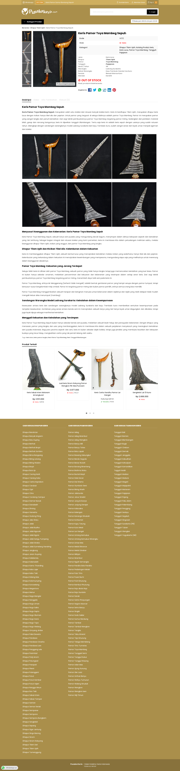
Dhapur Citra (28, 493)
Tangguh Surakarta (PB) (124, 524)
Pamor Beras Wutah (76, 463)
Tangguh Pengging (122, 508)
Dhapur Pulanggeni (31, 672)
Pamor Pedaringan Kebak (79, 569)
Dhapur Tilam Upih (127, 47)
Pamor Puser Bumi (76, 577)
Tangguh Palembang (123, 504)
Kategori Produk (34, 22)
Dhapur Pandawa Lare (32, 645)
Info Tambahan (49, 100)
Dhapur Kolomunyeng (32, 581)
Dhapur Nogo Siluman (32, 615)
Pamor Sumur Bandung (78, 619)
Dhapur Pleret (28, 668)
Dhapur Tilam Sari (30, 744)
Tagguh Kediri (120, 470)
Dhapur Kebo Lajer (30, 569)
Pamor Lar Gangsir (76, 531)
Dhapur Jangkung (30, 550)
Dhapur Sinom (29, 737)
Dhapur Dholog (29, 508)
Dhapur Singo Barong (32, 733)
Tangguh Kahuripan (122, 463)
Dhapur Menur (29, 592)
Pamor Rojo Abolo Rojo (77, 588)
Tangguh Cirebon (121, 447)
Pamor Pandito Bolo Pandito (80, 565)
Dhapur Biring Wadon (32, 463)
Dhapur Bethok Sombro (32, 451)
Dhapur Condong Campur (34, 497)
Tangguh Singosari (122, 520)
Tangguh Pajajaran (122, 493)
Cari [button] (153, 11)
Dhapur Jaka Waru (30, 520)
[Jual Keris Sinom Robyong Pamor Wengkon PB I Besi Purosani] (73, 365)
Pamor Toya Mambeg (138, 50)
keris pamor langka (40, 337)
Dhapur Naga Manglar (32, 596)
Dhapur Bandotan (30, 432)
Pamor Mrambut (75, 558)
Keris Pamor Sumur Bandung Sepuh (60, 2)
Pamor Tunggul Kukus (77, 657)
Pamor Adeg (73, 432)
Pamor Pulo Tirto (75, 573)
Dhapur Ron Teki (29, 691)
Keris (152, 47)
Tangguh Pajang (121, 497)
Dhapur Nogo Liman (31, 604)
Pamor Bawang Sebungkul (79, 455)
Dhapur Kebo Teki (30, 573)
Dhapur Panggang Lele (32, 649)
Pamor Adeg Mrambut (77, 436)
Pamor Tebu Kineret (76, 634)
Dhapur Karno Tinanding (33, 565)
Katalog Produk (142, 47)
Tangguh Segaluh (121, 516)
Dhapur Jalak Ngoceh (32, 531)
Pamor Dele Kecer (76, 478)
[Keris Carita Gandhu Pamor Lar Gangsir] (107, 369)
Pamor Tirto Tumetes (77, 645)
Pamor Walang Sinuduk (78, 684)
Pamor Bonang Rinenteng (79, 466)
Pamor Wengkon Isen (77, 691)
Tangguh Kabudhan (122, 459)
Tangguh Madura (121, 478)
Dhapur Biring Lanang (32, 459)
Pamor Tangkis (74, 630)
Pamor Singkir (74, 611)
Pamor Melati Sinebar (77, 550)
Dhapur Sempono (30, 714)
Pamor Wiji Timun (75, 695)
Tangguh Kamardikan (123, 466)
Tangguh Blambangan (123, 440)
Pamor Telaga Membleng (79, 642)
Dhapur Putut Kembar (32, 680)
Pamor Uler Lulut (75, 672)
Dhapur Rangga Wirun (32, 687)
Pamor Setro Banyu (76, 607)
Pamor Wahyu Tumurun (78, 680)
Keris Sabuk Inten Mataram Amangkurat (38, 393)
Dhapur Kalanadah (30, 562)
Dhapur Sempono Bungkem (34, 718)
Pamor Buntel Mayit (76, 474)
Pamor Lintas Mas (75, 543)
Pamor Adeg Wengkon (77, 440)
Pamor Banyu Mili (75, 444)
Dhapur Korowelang (31, 584)
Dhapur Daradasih (30, 504)
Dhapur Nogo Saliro (31, 607)
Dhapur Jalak (28, 524)
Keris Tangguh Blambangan (76, 337)
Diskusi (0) (64, 100)
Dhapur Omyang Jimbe (33, 630)
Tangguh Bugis (120, 444)
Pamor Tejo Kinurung (77, 638)
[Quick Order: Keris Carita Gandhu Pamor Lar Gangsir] (93, 387)
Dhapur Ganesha (30, 512)
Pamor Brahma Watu (77, 470)
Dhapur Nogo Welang (32, 626)
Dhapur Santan (29, 703)
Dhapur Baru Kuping (31, 440)
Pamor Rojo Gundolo (77, 592)
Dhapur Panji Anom (31, 657)
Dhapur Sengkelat (30, 722)
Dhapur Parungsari (30, 661)
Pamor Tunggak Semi (77, 653)
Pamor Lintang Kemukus (78, 535)
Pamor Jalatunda (75, 493)
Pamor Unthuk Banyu (77, 676)
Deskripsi (26, 100)
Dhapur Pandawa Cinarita (33, 642)
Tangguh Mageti (121, 482)
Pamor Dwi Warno (76, 482)
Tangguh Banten (121, 436)
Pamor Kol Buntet (75, 520)
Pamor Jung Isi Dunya (77, 501)
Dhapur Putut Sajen (31, 684)
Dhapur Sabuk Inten (31, 695)
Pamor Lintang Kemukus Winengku (83, 539)
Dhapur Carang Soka (31, 478)
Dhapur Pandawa (30, 638)
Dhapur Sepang (29, 725)
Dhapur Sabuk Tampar (32, 699)
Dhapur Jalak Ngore (31, 535)
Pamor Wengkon (75, 687)
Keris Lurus (124, 50)
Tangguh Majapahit (122, 485)
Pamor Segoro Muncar (77, 604)
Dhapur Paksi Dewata (32, 634)
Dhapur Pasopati (30, 664)
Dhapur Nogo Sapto (31, 611)
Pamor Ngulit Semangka (78, 562)
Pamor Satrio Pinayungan (79, 600)
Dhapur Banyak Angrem (33, 436)
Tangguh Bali (119, 432)
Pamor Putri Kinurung (77, 581)
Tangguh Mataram (122, 489)
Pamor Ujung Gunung (77, 668)
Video (36, 100)
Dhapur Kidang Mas (31, 577)
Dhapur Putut (28, 676)
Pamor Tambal (74, 623)
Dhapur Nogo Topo (31, 623)
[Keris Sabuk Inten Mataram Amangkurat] (38, 369)
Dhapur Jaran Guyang (32, 554)
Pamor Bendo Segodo (77, 459)
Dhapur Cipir (28, 489)
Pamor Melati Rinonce (77, 546)
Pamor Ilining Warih (76, 489)
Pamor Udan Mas (75, 664)
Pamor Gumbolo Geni (77, 485)
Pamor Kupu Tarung (76, 524)
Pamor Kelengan (75, 512)
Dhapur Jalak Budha (31, 527)
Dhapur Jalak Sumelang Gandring (37, 546)
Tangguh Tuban (121, 527)
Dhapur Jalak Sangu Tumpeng (35, 539)
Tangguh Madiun (121, 474)
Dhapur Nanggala (30, 600)
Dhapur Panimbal (30, 653)
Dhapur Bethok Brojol (31, 447)
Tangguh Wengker (122, 531)
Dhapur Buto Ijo (29, 470)
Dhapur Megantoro (31, 588)
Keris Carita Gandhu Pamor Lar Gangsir (107, 393)
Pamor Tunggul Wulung (78, 661)
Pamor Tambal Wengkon (79, 626)
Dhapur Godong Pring (32, 516)
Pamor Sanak (74, 596)
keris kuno (29, 337)
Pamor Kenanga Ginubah (79, 516)
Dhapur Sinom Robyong (33, 741)
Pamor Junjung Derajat (78, 504)
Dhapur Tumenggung (32, 752)
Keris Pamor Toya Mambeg (57, 337)
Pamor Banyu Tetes (76, 447)
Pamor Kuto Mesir (75, 527)
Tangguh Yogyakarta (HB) (125, 535)
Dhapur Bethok (29, 444)
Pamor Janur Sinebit (76, 497)
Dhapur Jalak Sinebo (31, 543)
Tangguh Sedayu (121, 512)
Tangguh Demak (121, 451)
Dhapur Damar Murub (32, 501)
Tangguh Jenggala (122, 455)
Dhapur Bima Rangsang (33, 455)
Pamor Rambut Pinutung (78, 584)
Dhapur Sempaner (30, 710)
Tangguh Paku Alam (122, 501)
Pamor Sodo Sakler (76, 615)
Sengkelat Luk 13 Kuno (142, 392)
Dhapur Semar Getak (32, 706)
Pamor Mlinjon (74, 554)
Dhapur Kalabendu (30, 558)
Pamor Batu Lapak (76, 451)
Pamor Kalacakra (75, 508)
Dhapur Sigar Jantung (32, 729)
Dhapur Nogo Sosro (31, 619)
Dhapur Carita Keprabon (33, 482)
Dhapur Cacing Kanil (31, 474)
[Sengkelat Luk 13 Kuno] (142, 369)
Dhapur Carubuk (30, 485)
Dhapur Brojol (28, 466)
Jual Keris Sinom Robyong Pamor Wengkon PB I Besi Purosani (73, 384)
